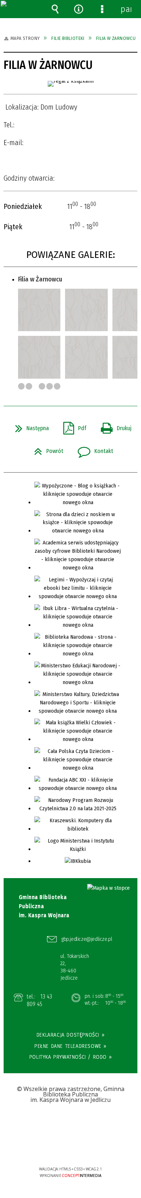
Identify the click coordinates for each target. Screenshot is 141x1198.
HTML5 (59, 1148)
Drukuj (113, 426)
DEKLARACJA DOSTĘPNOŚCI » (70, 1035)
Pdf (71, 426)
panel (125, 9)
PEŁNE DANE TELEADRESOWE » (70, 1046)
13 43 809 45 (39, 1000)
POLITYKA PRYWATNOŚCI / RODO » (70, 1057)
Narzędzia (78, 9)
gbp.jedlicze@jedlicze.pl (86, 939)
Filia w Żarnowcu (40, 279)
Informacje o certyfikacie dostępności (70, 1122)
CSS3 (70, 1148)
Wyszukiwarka (55, 9)
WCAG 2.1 (92, 1147)
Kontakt (92, 449)
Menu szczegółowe (102, 9)
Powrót (45, 449)
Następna (29, 426)
